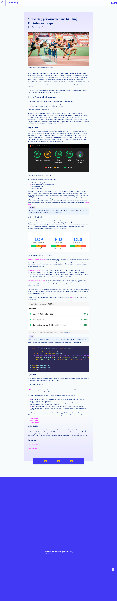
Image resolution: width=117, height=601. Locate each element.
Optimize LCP (35, 419)
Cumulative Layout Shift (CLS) (36, 280)
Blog (114, 3)
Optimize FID (35, 420)
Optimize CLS (35, 422)
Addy (72, 297)
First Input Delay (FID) (34, 270)
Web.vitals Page (32, 448)
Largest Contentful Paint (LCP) (37, 259)
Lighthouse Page (33, 444)
